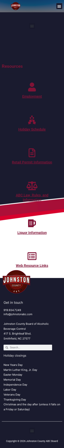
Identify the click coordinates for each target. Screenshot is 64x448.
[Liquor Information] (32, 223)
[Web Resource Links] (32, 256)
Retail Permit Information (32, 162)
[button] (59, 6)
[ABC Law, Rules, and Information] (32, 185)
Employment (32, 96)
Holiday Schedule (32, 129)
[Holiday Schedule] (32, 119)
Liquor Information (32, 232)
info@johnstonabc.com (18, 314)
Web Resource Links (32, 265)
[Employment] (32, 87)
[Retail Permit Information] (32, 152)
